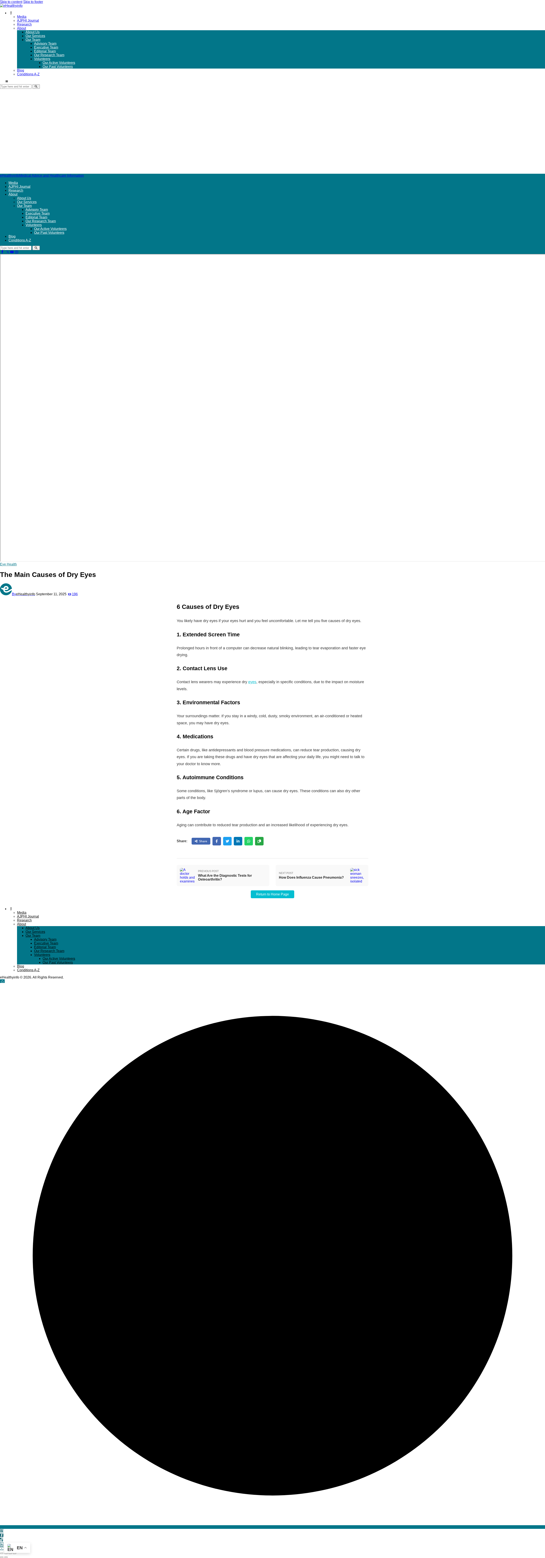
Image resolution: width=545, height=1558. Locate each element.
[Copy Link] (259, 841)
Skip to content (11, 2)
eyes (252, 682)
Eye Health (8, 564)
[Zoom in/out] (1, 1553)
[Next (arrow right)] (6, 1557)
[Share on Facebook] (216, 841)
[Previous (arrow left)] (1, 1557)
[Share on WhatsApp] (248, 841)
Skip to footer (33, 2)
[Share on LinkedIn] (238, 841)
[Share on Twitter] (227, 841)
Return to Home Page (272, 894)
